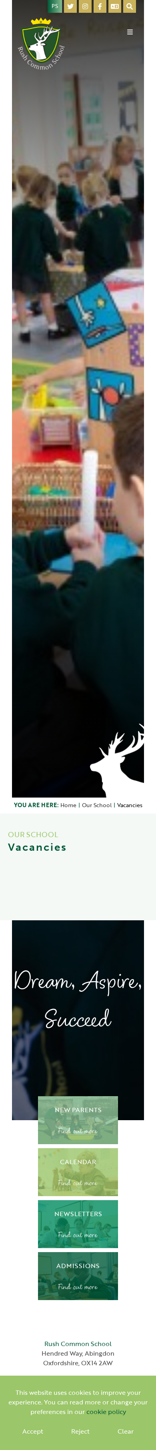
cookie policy (106, 1411)
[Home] (41, 43)
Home (68, 805)
